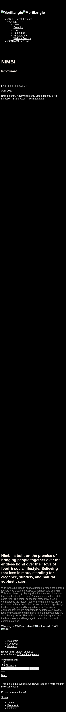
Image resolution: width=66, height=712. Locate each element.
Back (4, 675)
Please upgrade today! (13, 692)
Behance (12, 646)
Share (4, 697)
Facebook (12, 643)
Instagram (12, 641)
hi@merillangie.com (28, 654)
